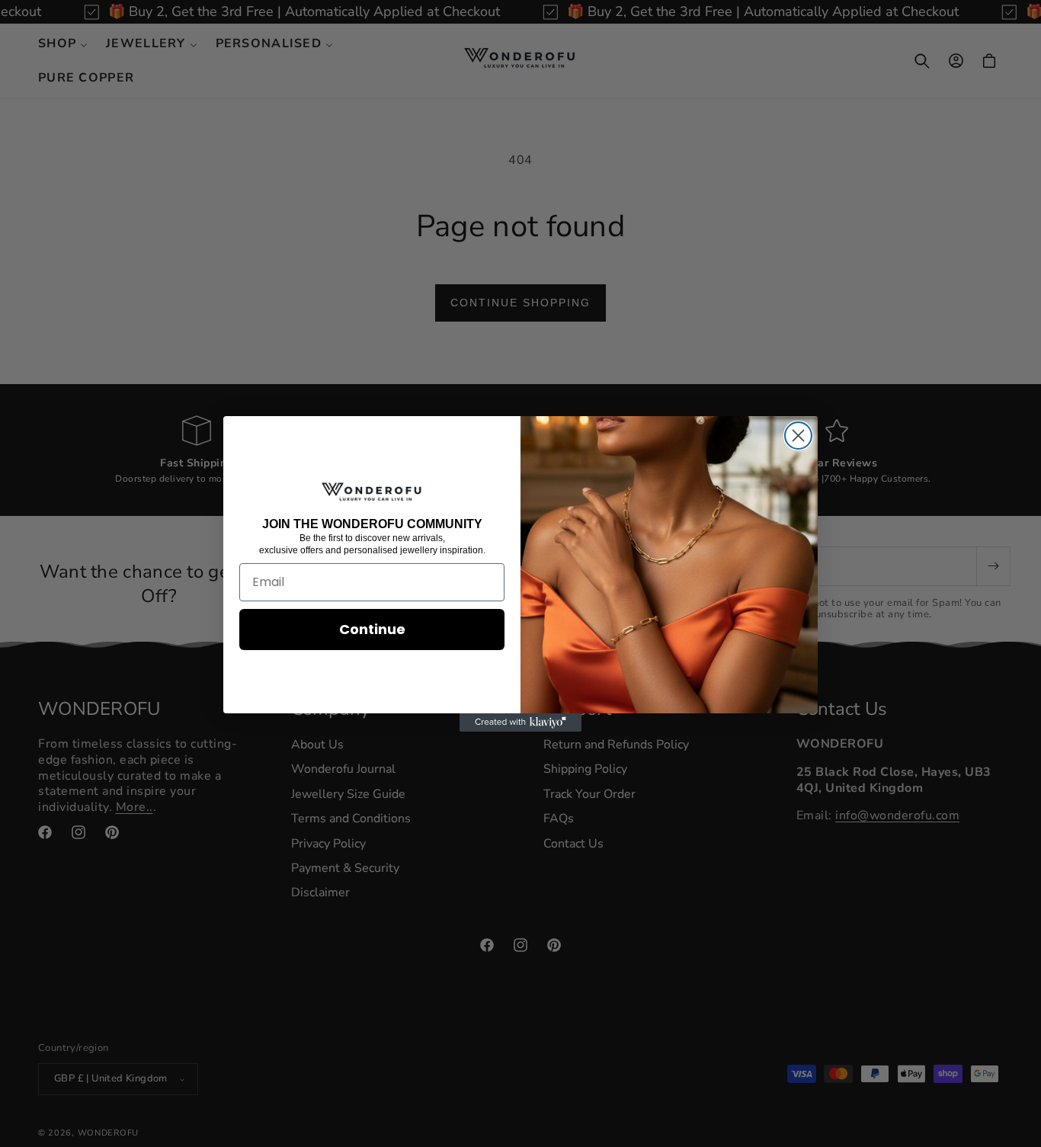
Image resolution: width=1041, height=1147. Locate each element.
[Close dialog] (798, 435)
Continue (372, 629)
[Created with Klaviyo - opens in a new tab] (520, 722)
